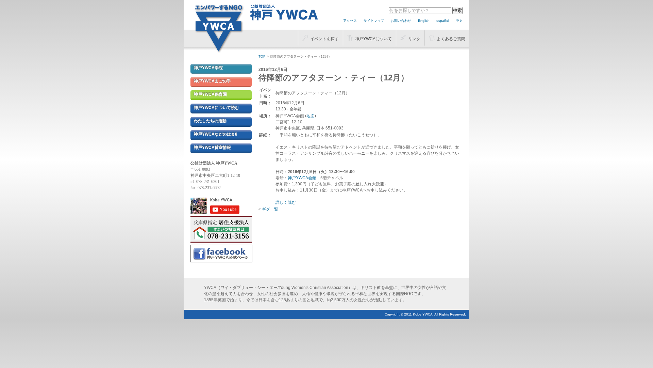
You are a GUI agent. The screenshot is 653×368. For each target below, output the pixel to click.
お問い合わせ (401, 20)
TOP (262, 56)
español (442, 20)
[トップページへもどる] (219, 51)
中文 (459, 20)
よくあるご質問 (451, 38)
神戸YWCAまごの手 (212, 81)
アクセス (350, 20)
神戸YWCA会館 (302, 177)
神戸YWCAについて (373, 38)
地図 (310, 115)
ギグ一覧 (270, 209)
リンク (414, 38)
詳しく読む (285, 202)
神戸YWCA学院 (208, 67)
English (424, 20)
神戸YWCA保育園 (210, 94)
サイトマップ (374, 20)
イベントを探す (324, 38)
